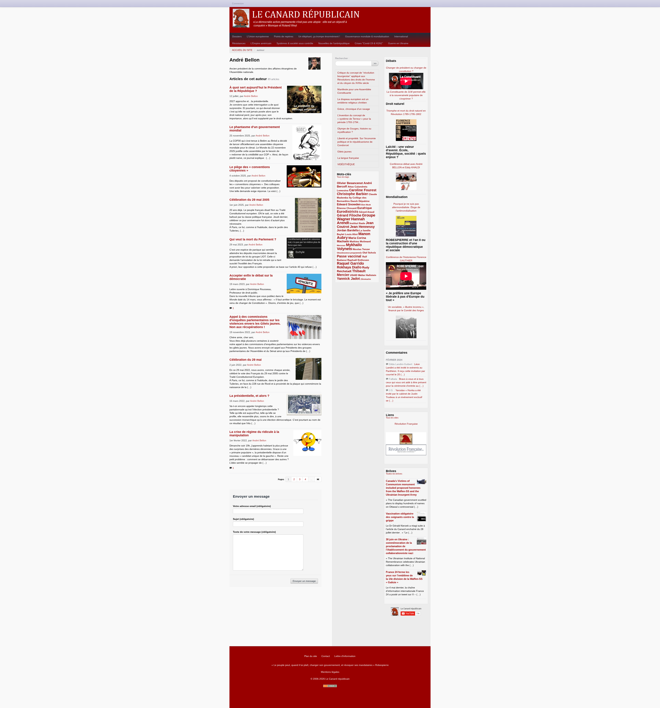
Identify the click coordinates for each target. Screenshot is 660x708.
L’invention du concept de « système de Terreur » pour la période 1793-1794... (354, 119)
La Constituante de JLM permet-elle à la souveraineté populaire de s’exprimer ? (406, 95)
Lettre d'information (344, 656)
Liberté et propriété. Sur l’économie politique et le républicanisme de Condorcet (356, 142)
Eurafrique (364, 208)
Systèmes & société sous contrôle (295, 43)
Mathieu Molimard (360, 241)
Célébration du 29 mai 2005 (249, 199)
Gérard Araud (366, 212)
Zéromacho (366, 279)
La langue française (348, 158)
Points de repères (283, 36)
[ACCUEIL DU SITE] (330, 18)
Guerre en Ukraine (398, 43)
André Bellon (251, 96)
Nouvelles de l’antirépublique (334, 43)
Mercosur (341, 245)
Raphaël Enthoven (358, 260)
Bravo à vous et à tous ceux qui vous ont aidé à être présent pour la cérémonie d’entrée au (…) (406, 382)
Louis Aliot (351, 234)
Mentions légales (330, 672)
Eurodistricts (347, 211)
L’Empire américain (261, 43)
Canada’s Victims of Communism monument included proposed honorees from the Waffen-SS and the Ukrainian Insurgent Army (403, 487)
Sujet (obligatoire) (243, 519)
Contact (325, 656)
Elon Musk (366, 205)
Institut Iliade (357, 223)
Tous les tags (343, 177)
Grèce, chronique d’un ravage (353, 109)
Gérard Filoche (349, 215)
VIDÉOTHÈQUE (346, 164)
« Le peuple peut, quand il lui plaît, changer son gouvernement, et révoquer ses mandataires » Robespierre (330, 665)
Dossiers (237, 36)
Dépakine (364, 201)
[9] (318, 479)
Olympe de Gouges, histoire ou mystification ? (354, 130)
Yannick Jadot (348, 278)
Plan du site (310, 656)
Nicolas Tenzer (361, 249)
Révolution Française (406, 424)
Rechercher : (342, 58)
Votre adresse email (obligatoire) (252, 506)
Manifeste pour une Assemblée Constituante (354, 91)
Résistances (238, 43)
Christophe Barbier (352, 194)
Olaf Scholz (369, 252)
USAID (353, 275)
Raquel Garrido (350, 263)
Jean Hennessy (362, 227)
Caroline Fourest (362, 190)
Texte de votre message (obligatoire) (254, 531)
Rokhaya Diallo (349, 267)
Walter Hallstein (367, 275)
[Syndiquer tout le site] (330, 686)
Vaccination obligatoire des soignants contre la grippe (400, 517)
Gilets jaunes (344, 151)
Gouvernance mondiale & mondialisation (367, 36)
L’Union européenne (258, 36)
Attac (351, 186)
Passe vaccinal (349, 256)
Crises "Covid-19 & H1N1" (369, 43)
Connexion (238, 3)
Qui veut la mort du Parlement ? (252, 239)
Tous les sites (392, 418)
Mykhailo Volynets (349, 247)
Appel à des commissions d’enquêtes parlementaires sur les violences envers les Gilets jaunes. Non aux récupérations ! (254, 322)
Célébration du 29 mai (245, 359)
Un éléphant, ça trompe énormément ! (319, 36)
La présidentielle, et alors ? (249, 395)
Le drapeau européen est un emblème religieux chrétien (352, 101)
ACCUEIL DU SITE (242, 50)
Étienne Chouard (347, 208)
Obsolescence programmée (349, 253)
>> (375, 63)
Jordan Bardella (348, 230)
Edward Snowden (349, 204)
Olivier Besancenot (350, 183)
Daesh (354, 201)
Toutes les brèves (394, 474)
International (401, 36)
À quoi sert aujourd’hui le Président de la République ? (255, 89)
